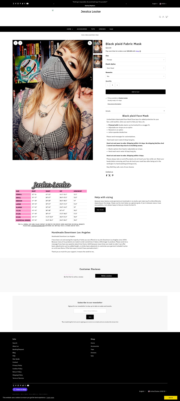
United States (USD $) (157, 391)
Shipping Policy (18, 375)
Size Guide (100, 210)
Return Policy (17, 372)
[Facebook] (16, 3)
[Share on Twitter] (109, 176)
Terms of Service (18, 378)
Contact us (109, 171)
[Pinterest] (20, 3)
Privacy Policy (17, 365)
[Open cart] (166, 17)
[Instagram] (18, 3)
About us (16, 346)
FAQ (14, 356)
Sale (111, 29)
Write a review (106, 276)
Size (107, 56)
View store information (114, 104)
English (154, 3)
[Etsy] (14, 3)
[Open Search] (160, 17)
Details (108, 111)
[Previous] (54, 4)
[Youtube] (27, 3)
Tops (93, 29)
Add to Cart (135, 92)
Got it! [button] (171, 397)
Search (15, 343)
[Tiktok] (23, 3)
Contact (15, 362)
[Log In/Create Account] (163, 17)
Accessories (82, 29)
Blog (14, 353)
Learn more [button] (50, 397)
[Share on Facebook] (107, 176)
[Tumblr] (25, 3)
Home (69, 29)
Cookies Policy (17, 369)
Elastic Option (111, 64)
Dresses (102, 29)
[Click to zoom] (90, 43)
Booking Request (18, 349)
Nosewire (109, 72)
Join (90, 317)
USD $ (163, 3)
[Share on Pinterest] (112, 176)
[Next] (126, 4)
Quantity (108, 81)
